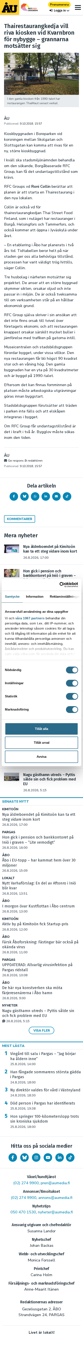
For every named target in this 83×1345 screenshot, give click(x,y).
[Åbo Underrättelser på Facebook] (13, 1157)
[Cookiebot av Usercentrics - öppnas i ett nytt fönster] (59, 584)
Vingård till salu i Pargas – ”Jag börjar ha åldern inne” (43, 1058)
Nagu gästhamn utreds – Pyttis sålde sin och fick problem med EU (38, 1015)
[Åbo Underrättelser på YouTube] (48, 1157)
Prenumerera (59, 5)
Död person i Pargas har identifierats (42, 1106)
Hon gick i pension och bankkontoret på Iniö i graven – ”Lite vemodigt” (38, 842)
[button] (59, 10)
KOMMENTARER (19, 519)
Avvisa (41, 756)
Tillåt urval (41, 742)
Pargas (8, 832)
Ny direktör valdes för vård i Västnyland (45, 1093)
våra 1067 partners (30, 618)
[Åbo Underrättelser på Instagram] (36, 1157)
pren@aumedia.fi (55, 1183)
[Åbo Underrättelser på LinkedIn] (59, 1157)
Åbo (6, 855)
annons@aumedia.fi (55, 1197)
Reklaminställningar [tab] (65, 596)
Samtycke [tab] (12, 596)
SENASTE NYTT (15, 801)
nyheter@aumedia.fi (55, 1212)
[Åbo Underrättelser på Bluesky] (24, 1157)
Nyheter (9, 1006)
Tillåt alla (41, 729)
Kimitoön (10, 809)
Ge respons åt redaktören (25, 461)
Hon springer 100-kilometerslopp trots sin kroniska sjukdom (44, 1121)
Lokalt (8, 878)
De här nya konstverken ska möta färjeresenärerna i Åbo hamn (32, 992)
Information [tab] (34, 596)
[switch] (72, 683)
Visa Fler (41, 1030)
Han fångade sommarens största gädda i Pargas (45, 1077)
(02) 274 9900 (26, 1183)
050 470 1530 (23, 1212)
